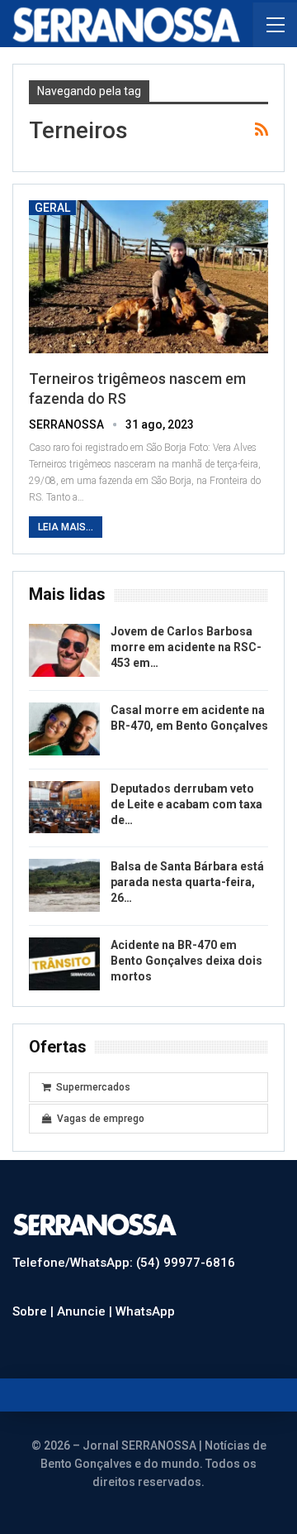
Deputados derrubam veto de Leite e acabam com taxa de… (186, 804)
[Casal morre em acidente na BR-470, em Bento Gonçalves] (64, 728)
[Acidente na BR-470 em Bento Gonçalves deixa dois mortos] (64, 963)
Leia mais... (65, 527)
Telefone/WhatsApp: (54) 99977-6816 (123, 1262)
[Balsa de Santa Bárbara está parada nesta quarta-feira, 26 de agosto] (64, 885)
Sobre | (34, 1311)
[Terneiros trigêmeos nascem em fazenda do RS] (148, 277)
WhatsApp (145, 1311)
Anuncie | (86, 1311)
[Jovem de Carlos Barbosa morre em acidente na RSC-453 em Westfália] (64, 650)
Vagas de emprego (100, 1118)
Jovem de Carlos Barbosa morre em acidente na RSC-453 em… (186, 647)
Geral (52, 207)
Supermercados (93, 1087)
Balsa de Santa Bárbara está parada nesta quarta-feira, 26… (187, 882)
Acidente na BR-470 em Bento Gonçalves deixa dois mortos (186, 960)
